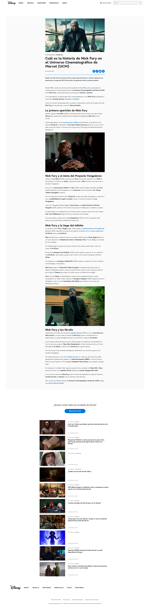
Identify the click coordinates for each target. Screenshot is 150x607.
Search (140, 3)
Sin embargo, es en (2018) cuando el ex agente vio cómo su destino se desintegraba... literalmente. (74, 262)
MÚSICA (69, 587)
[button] (107, 3)
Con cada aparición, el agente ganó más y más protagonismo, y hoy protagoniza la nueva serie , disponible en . (74, 98)
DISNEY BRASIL (79, 587)
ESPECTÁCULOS (59, 587)
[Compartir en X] (97, 71)
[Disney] (11, 3)
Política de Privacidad (56, 599)
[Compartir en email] (100, 71)
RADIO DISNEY (46, 587)
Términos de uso (66, 599)
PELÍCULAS (35, 587)
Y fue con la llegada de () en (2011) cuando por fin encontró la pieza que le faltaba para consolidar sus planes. (74, 206)
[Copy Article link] (103, 71)
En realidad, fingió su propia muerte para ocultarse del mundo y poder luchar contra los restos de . (73, 247)
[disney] (15, 588)
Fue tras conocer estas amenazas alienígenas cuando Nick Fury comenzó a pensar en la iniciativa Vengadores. (72, 352)
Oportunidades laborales (77, 599)
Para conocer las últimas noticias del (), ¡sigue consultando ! (74, 382)
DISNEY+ (26, 587)
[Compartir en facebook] (94, 71)
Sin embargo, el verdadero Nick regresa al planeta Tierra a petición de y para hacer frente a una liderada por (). (73, 369)
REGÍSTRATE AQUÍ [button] (75, 411)
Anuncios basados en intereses (92, 599)
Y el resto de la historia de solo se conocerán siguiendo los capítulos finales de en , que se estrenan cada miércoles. (74, 376)
